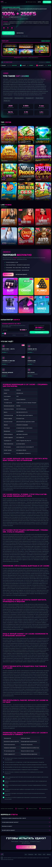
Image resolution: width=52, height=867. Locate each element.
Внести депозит (39, 332)
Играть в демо (8, 274)
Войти (39, 2)
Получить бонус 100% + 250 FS (26, 847)
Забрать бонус (7, 33)
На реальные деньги (21, 274)
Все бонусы (20, 33)
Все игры (3, 124)
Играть (21, 862)
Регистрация (47, 2)
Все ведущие (4, 206)
